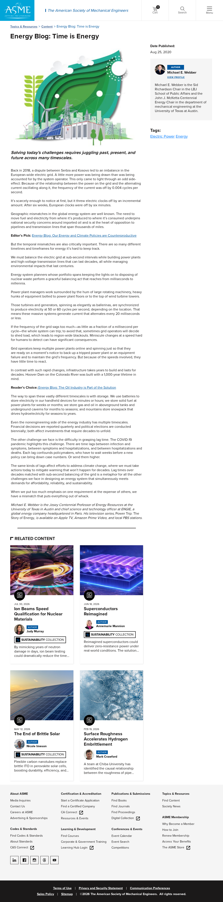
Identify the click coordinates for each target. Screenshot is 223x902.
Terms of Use (62, 888)
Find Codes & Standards (26, 836)
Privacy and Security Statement (101, 888)
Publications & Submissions (131, 794)
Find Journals (121, 806)
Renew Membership (175, 836)
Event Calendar (122, 836)
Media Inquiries (20, 800)
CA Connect (69, 812)
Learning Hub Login (74, 847)
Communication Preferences (150, 888)
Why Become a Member (178, 824)
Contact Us (17, 806)
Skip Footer (8, 787)
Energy (182, 136)
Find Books (119, 800)
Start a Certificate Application (80, 800)
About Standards (21, 841)
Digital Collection (123, 818)
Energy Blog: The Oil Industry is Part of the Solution (76, 387)
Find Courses (70, 836)
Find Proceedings (123, 812)
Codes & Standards (23, 829)
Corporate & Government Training (83, 842)
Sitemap (67, 894)
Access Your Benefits (176, 841)
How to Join (170, 830)
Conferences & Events (127, 829)
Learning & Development (78, 829)
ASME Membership (175, 817)
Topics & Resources (23, 26)
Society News (171, 806)
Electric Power (162, 136)
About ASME (19, 794)
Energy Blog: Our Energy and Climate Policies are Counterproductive (84, 235)
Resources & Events (74, 818)
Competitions (120, 847)
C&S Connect (19, 847)
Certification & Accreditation (81, 794)
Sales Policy (45, 894)
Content (47, 26)
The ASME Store (173, 847)
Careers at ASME (21, 812)
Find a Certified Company (78, 806)
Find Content (171, 800)
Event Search (120, 842)
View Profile (176, 77)
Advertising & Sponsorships (29, 818)
